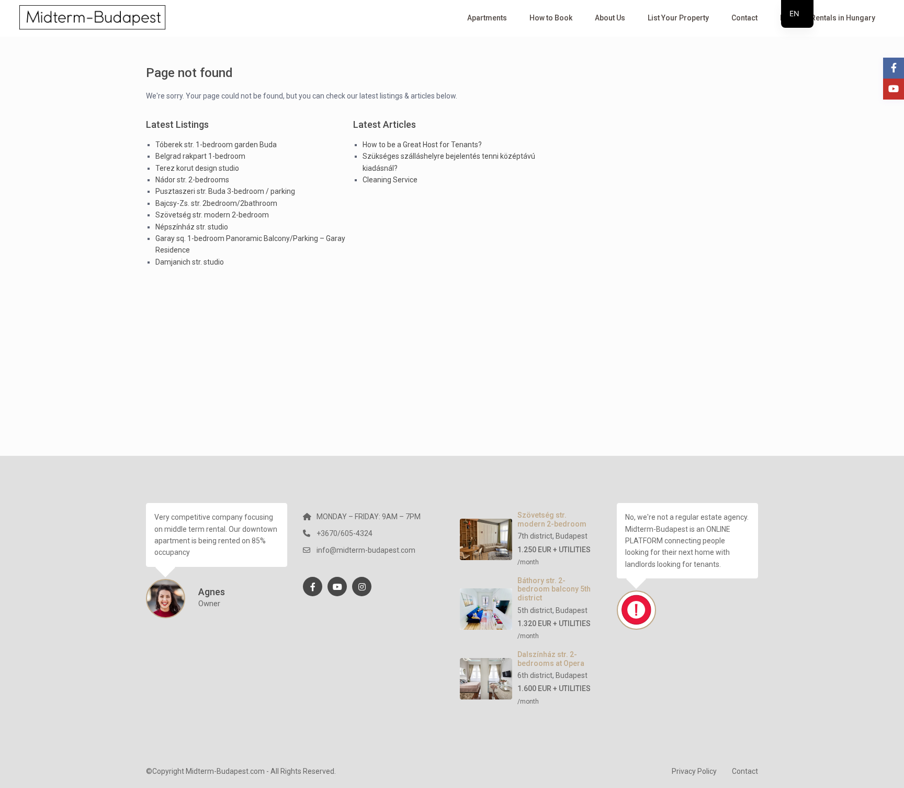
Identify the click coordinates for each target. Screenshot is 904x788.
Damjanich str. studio (189, 262)
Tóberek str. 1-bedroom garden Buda (216, 144)
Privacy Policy (694, 771)
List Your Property (678, 18)
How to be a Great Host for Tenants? (422, 144)
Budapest (571, 536)
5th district (534, 610)
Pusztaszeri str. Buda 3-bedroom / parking (225, 191)
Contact (744, 18)
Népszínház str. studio (191, 227)
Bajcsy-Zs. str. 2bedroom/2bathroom (216, 203)
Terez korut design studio (197, 168)
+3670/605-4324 (344, 533)
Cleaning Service (390, 180)
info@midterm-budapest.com (366, 550)
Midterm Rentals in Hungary (827, 18)
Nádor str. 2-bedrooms (192, 180)
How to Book (550, 18)
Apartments (487, 18)
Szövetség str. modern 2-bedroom (212, 215)
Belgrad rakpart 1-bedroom (200, 156)
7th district (534, 536)
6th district (534, 675)
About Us (610, 18)
